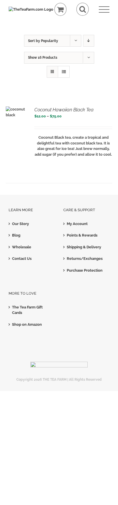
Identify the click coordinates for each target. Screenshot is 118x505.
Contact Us (22, 258)
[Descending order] (88, 41)
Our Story (20, 224)
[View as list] (63, 71)
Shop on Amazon (27, 324)
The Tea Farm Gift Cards (27, 310)
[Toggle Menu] (104, 9)
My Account (77, 224)
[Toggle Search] (82, 9)
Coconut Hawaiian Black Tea (64, 110)
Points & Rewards (82, 235)
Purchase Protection (85, 270)
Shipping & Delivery (84, 247)
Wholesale (21, 247)
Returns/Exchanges (85, 258)
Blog (16, 235)
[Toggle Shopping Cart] (60, 9)
